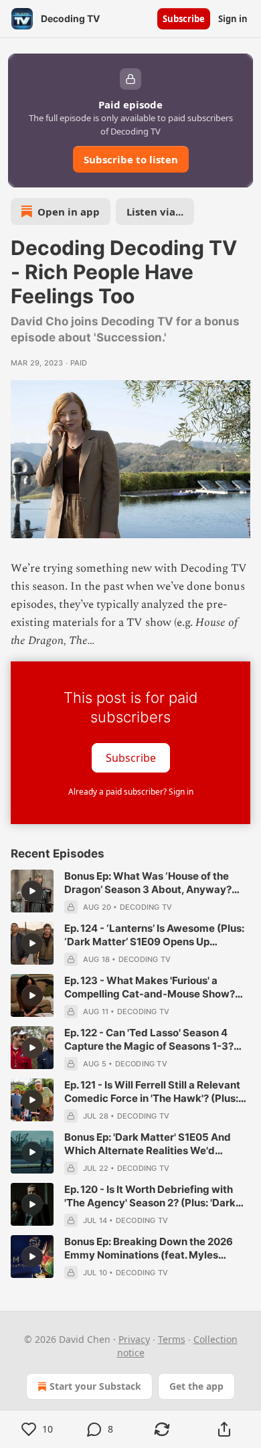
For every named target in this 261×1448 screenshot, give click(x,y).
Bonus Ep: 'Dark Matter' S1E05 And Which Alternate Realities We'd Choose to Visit (147, 1144)
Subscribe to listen (131, 159)
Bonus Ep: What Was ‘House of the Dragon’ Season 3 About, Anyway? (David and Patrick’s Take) (148, 883)
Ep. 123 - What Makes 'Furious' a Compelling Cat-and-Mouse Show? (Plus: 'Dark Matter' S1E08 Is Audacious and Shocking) (149, 987)
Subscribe (184, 19)
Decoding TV (146, 907)
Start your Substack (95, 1386)
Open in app (68, 211)
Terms (171, 1339)
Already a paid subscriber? (130, 791)
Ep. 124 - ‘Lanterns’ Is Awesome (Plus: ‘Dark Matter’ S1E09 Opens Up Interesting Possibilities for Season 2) (154, 935)
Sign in (233, 19)
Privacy (134, 1339)
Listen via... (154, 211)
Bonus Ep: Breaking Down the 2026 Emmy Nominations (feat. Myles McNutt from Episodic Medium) (148, 1248)
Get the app (196, 1386)
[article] (130, 892)
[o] (32, 891)
